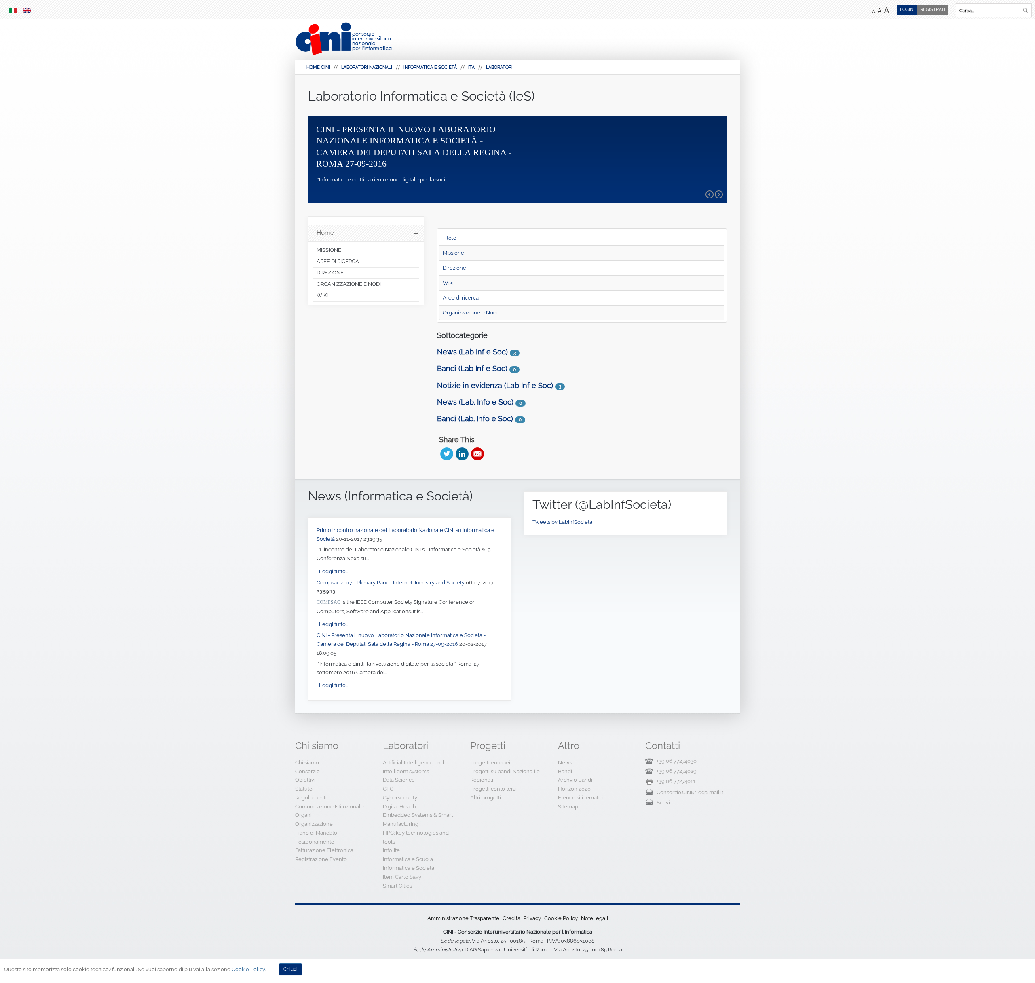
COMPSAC (328, 602)
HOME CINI (318, 67)
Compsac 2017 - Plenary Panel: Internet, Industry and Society (391, 583)
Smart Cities (397, 886)
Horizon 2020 (574, 789)
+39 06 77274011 (676, 781)
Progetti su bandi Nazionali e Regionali (505, 775)
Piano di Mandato (316, 833)
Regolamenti (311, 798)
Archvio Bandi (575, 780)
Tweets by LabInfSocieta (562, 522)
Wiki (448, 283)
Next (719, 194)
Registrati (932, 9)
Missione (453, 253)
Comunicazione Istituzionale (329, 807)
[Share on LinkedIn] (462, 453)
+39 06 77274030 (677, 761)
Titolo (449, 238)
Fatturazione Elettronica (324, 850)
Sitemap (568, 807)
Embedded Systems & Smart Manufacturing (418, 819)
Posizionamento (314, 842)
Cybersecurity (400, 798)
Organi (303, 815)
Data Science (399, 780)
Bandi (565, 771)
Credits (511, 918)
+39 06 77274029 (677, 771)
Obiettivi (305, 780)
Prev (709, 194)
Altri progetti (485, 798)
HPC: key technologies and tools (416, 837)
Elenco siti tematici (581, 798)
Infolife (391, 850)
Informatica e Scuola (408, 859)
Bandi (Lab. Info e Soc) (475, 418)
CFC (388, 789)
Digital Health (399, 807)
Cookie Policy (561, 918)
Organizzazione (314, 824)
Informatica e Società (430, 67)
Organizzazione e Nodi (470, 313)
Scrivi (663, 802)
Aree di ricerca (461, 298)
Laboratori (499, 67)
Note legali (594, 918)
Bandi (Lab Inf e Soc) (472, 368)
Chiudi (290, 969)
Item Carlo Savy (402, 877)
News (565, 762)
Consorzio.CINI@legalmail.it (690, 792)
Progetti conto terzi (493, 789)
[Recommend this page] (477, 453)
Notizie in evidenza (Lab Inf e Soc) (495, 385)
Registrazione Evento (321, 859)
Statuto (304, 789)
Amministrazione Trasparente (463, 918)
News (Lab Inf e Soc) (472, 352)
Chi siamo (307, 762)
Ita (471, 67)
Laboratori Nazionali (366, 67)
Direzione (454, 268)
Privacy (532, 918)
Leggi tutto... (333, 571)
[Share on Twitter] (446, 453)
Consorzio (307, 771)
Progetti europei (490, 762)
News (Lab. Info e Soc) (475, 402)
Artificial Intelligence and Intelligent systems (413, 766)
